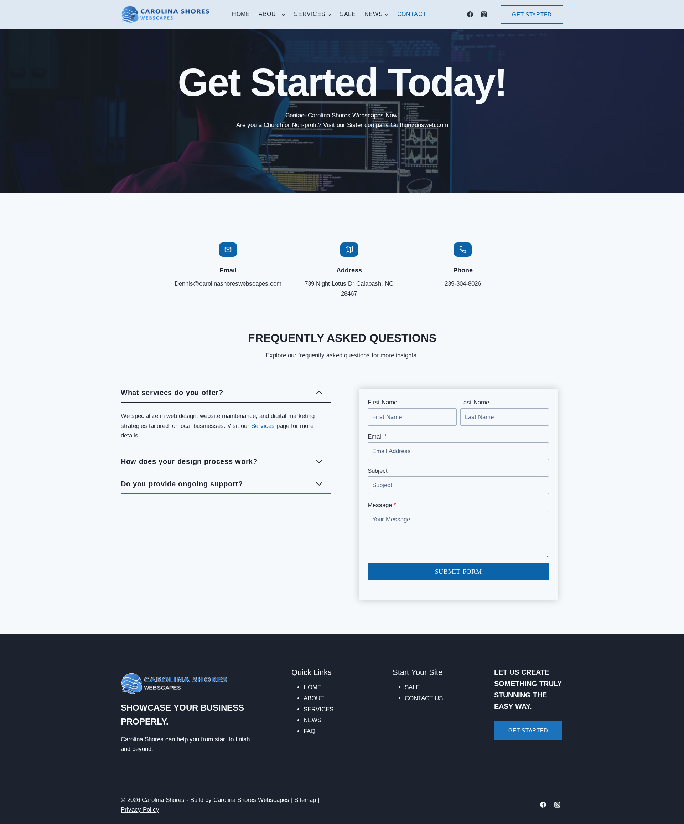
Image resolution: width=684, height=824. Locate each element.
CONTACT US (424, 698)
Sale (348, 14)
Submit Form (458, 571)
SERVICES (318, 709)
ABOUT (314, 698)
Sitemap (305, 800)
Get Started (532, 14)
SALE (412, 687)
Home (241, 14)
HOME (312, 687)
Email (377, 436)
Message (382, 505)
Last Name (474, 402)
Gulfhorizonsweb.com (419, 125)
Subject (378, 470)
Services (263, 426)
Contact (412, 14)
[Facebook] (470, 14)
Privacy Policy (140, 809)
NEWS (312, 720)
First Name (382, 402)
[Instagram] (484, 14)
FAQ (309, 731)
